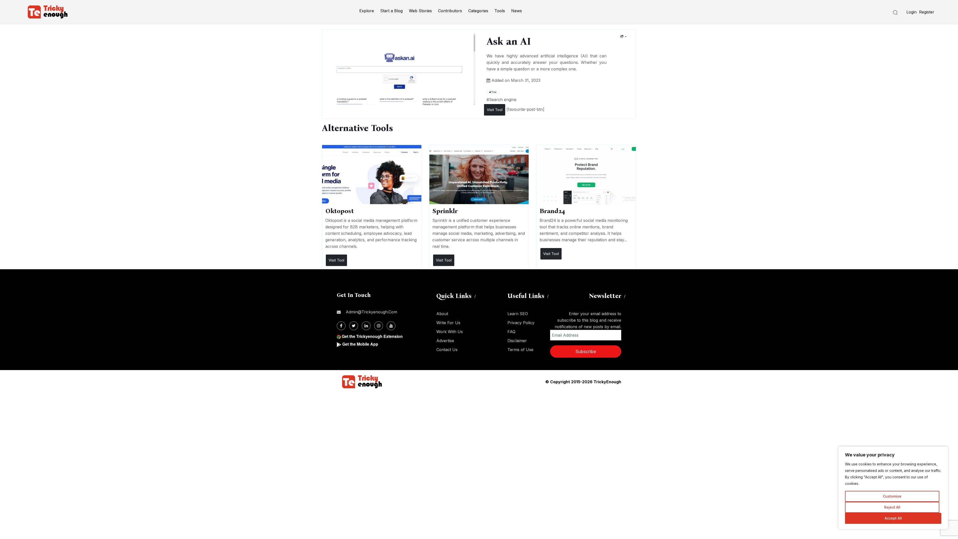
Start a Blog (391, 10)
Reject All (892, 507)
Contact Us (447, 349)
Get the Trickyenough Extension (372, 336)
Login (911, 11)
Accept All (893, 518)
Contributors (450, 10)
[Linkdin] (366, 325)
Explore (366, 10)
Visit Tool (494, 109)
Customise (892, 496)
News (516, 10)
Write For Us (448, 322)
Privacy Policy (520, 322)
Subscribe (586, 351)
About (442, 313)
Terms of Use (520, 349)
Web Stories (420, 10)
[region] (893, 488)
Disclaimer (517, 340)
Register (926, 11)
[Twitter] (353, 325)
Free (493, 92)
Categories (478, 10)
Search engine (502, 99)
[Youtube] (391, 325)
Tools (499, 10)
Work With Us (449, 331)
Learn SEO (517, 313)
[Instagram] (378, 325)
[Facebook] (341, 325)
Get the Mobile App (360, 344)
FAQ (511, 331)
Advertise (445, 340)
